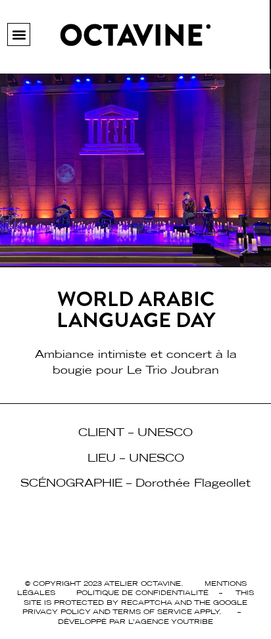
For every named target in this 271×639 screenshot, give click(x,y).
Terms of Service (152, 611)
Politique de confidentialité (142, 592)
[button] (18, 34)
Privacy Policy (56, 611)
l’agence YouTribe (170, 621)
